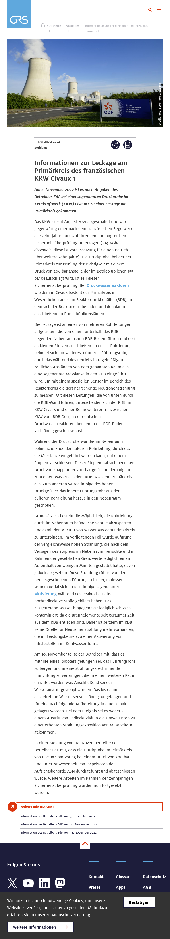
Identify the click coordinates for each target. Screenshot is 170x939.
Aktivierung (45, 593)
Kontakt (96, 876)
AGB (147, 887)
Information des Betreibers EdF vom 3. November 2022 (57, 816)
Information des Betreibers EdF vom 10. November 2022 (58, 824)
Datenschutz (154, 876)
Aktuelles (72, 26)
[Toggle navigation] (159, 10)
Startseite (54, 26)
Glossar (122, 876)
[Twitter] (12, 882)
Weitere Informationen (34, 927)
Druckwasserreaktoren (108, 285)
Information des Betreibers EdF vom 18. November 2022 (58, 832)
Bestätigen (139, 902)
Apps (120, 887)
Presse (94, 887)
